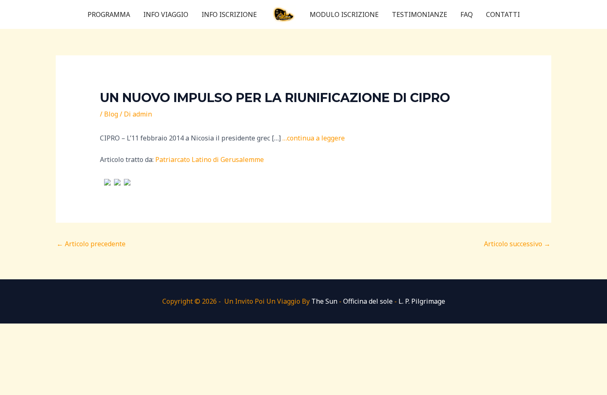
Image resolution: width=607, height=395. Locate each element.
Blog (111, 114)
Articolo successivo (517, 243)
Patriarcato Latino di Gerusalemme (209, 159)
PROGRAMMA (109, 14)
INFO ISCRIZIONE (229, 14)
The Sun (324, 301)
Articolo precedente (91, 243)
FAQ (466, 14)
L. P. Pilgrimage (421, 301)
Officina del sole (368, 301)
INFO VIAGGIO (165, 14)
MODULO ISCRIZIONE (344, 14)
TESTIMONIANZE (419, 14)
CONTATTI (503, 14)
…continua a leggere (313, 138)
